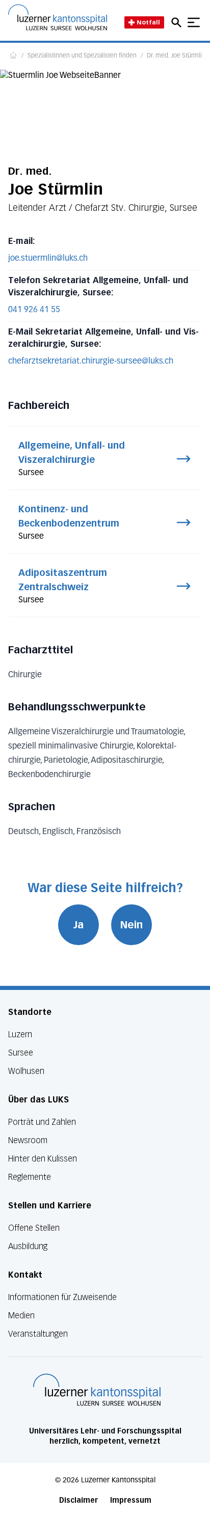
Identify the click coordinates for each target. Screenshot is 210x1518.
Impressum (130, 1500)
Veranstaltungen (38, 1334)
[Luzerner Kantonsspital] (97, 1389)
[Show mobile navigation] (194, 22)
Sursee (20, 1053)
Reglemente (29, 1177)
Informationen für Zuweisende (62, 1297)
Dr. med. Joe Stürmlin (176, 56)
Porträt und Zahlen (42, 1122)
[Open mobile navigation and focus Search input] (178, 22)
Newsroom (27, 1140)
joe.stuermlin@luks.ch (48, 259)
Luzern (20, 1034)
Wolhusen (26, 1071)
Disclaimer (78, 1500)
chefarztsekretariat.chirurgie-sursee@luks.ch (90, 361)
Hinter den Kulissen (42, 1159)
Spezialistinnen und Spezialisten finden (82, 56)
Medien (21, 1315)
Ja (78, 925)
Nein (131, 925)
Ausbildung (27, 1246)
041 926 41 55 (34, 310)
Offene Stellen (34, 1228)
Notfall (148, 22)
